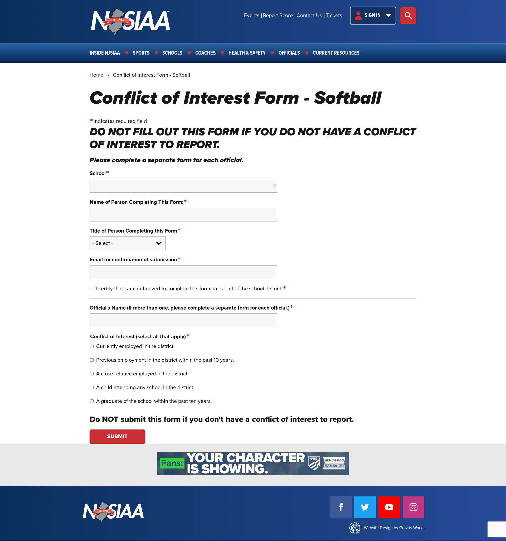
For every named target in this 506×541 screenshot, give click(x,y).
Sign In (373, 15)
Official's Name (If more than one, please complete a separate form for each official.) (190, 308)
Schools (172, 53)
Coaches (205, 53)
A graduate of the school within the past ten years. (154, 401)
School (98, 173)
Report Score (278, 15)
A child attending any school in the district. (145, 387)
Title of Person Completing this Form (133, 231)
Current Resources (336, 53)
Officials (289, 53)
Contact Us (309, 15)
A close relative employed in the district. (142, 374)
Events (251, 15)
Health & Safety (247, 53)
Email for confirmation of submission (133, 260)
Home (96, 75)
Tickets (334, 15)
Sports (141, 53)
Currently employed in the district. (135, 346)
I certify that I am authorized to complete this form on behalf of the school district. (189, 289)
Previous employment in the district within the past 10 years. (165, 360)
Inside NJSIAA (105, 53)
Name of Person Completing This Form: (136, 202)
